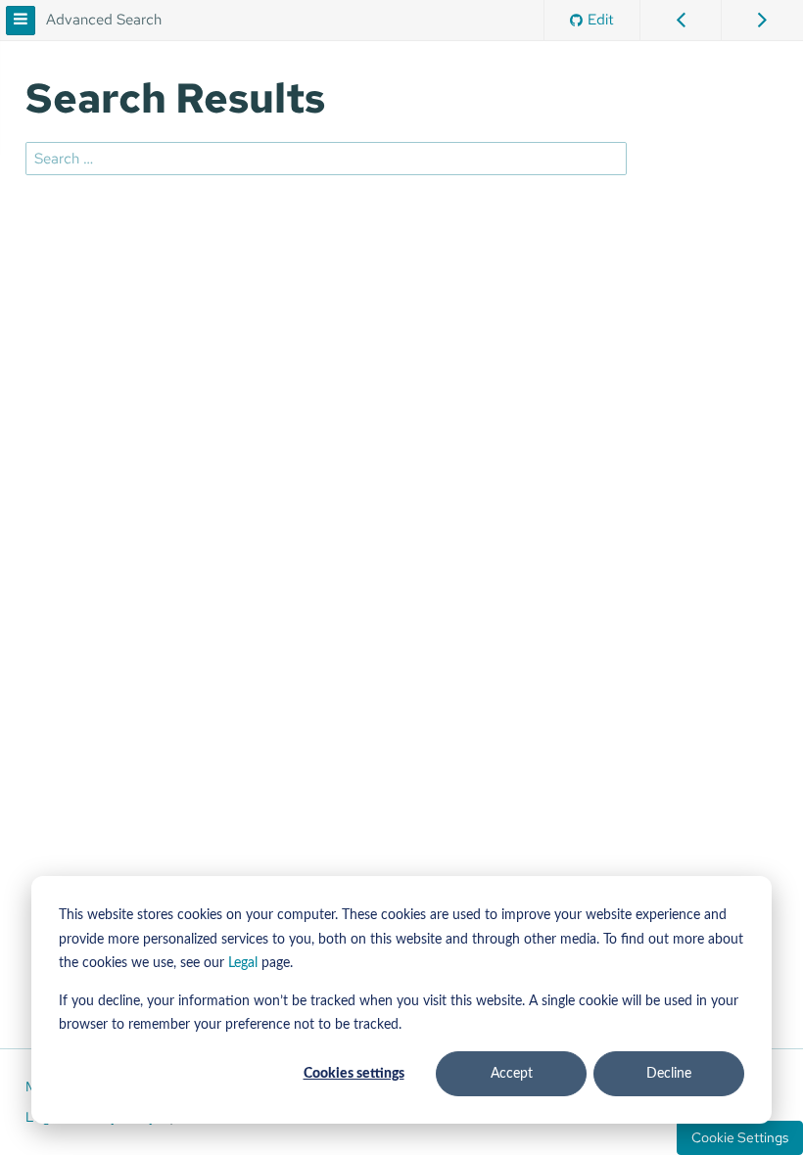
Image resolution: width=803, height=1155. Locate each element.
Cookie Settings (739, 1137)
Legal (243, 963)
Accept (512, 1074)
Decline (668, 1074)
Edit (601, 19)
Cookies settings (354, 1074)
